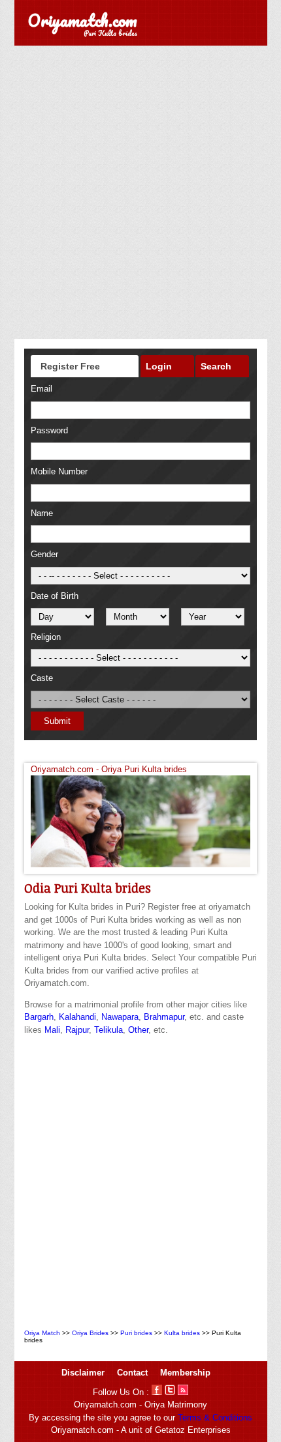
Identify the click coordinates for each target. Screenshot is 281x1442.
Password (49, 430)
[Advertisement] (140, 192)
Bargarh (39, 1017)
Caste (42, 678)
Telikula (108, 1030)
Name (42, 513)
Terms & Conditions (215, 1417)
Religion (46, 637)
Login (159, 366)
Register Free (70, 366)
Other (138, 1030)
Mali (52, 1030)
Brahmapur (164, 1017)
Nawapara (120, 1017)
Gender (44, 554)
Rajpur (77, 1030)
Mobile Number (59, 471)
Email (41, 389)
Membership (185, 1372)
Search (216, 366)
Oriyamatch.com (82, 20)
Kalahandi (77, 1017)
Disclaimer (83, 1372)
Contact (132, 1372)
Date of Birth (54, 596)
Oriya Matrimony (175, 1404)
